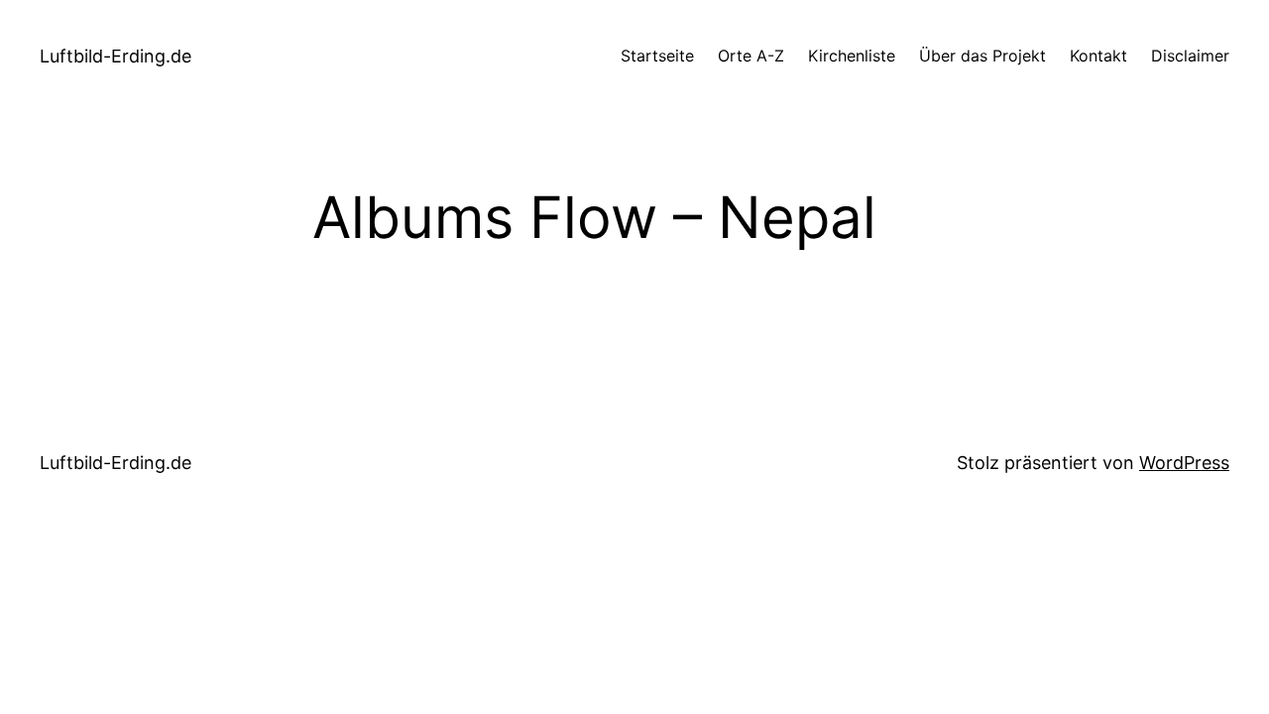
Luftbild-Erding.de (115, 56)
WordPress (1184, 462)
